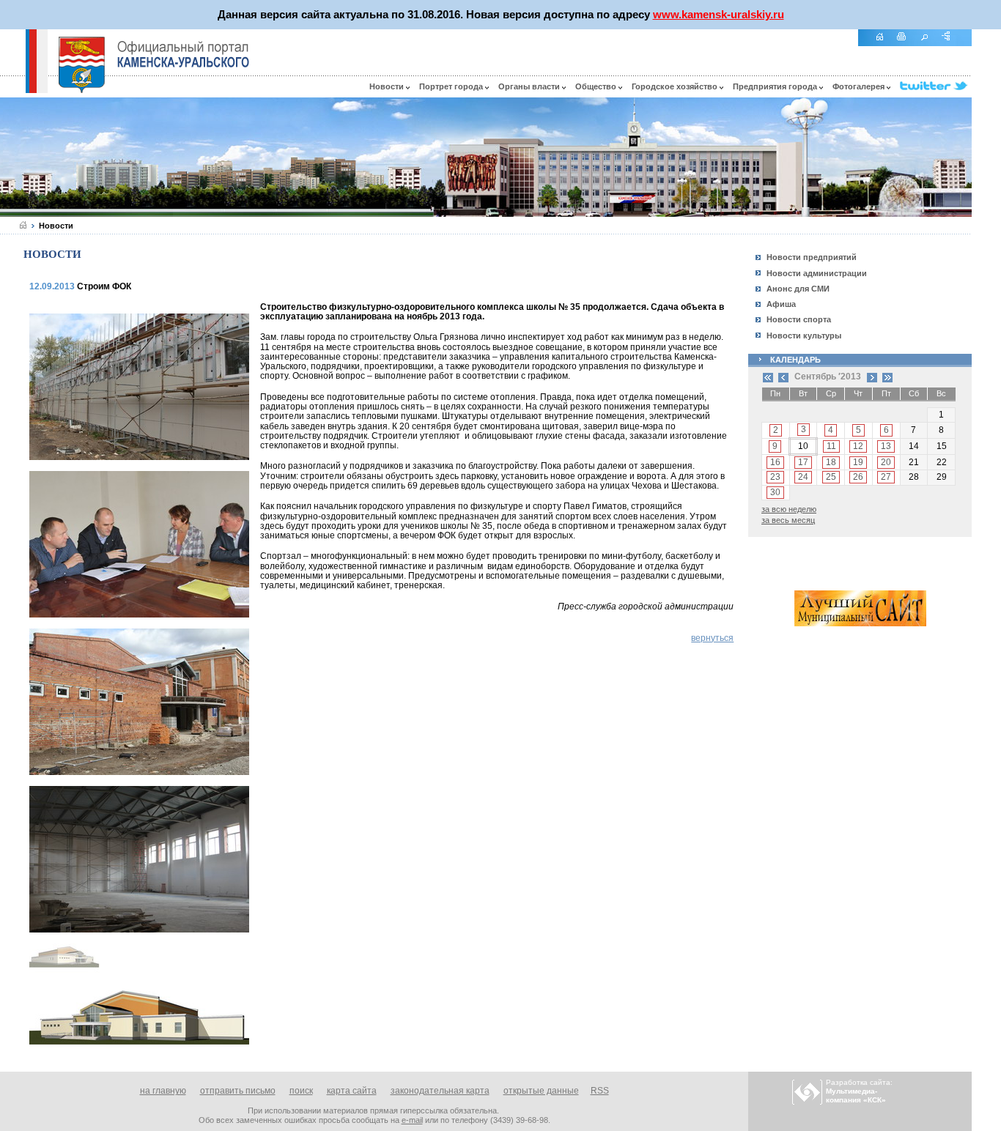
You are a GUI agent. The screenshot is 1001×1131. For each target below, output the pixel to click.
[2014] (887, 376)
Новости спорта (799, 319)
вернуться (712, 638)
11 (831, 446)
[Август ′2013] (783, 376)
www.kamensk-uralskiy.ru (718, 14)
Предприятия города (776, 86)
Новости (387, 86)
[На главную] (884, 44)
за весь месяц (788, 520)
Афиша (781, 304)
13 (886, 446)
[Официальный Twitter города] (936, 86)
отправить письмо (238, 1091)
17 (803, 462)
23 (775, 477)
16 (775, 462)
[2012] (768, 376)
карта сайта (352, 1091)
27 (886, 477)
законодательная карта (440, 1091)
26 (858, 477)
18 (831, 462)
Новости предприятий (812, 257)
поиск (301, 1091)
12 (858, 446)
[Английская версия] (12, 89)
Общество (596, 86)
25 (831, 477)
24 (803, 477)
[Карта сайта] (951, 44)
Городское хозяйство (676, 86)
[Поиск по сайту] (929, 44)
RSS (600, 1091)
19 (858, 462)
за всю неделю (788, 509)
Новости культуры (804, 335)
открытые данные (541, 1091)
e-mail (412, 1120)
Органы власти (530, 86)
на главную (163, 1091)
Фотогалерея (859, 86)
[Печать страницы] (907, 44)
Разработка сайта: (859, 1091)
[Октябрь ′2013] (872, 376)
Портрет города (452, 86)
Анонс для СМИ (798, 288)
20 (886, 462)
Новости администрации (817, 273)
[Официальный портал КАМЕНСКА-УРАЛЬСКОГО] (183, 54)
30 (775, 492)
